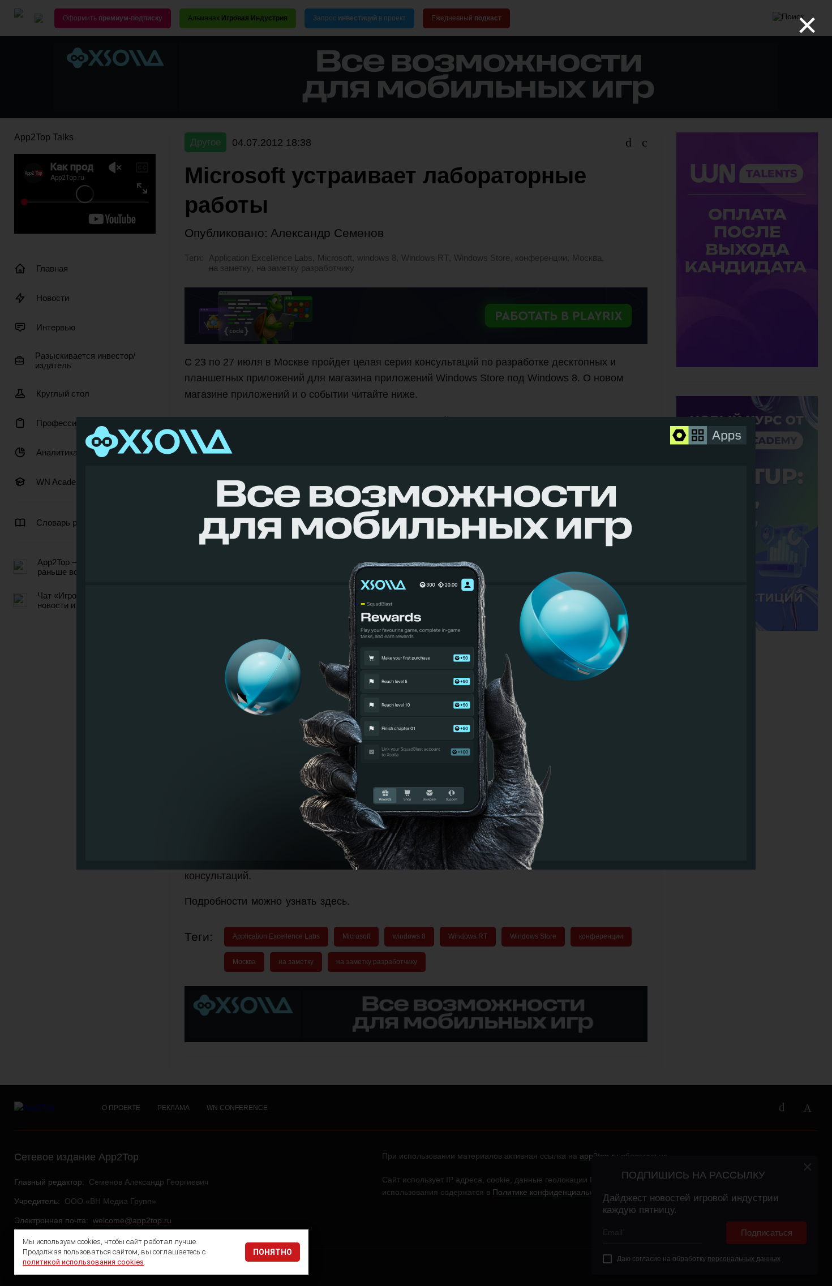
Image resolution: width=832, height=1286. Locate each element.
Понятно (272, 1252)
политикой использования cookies (83, 1262)
